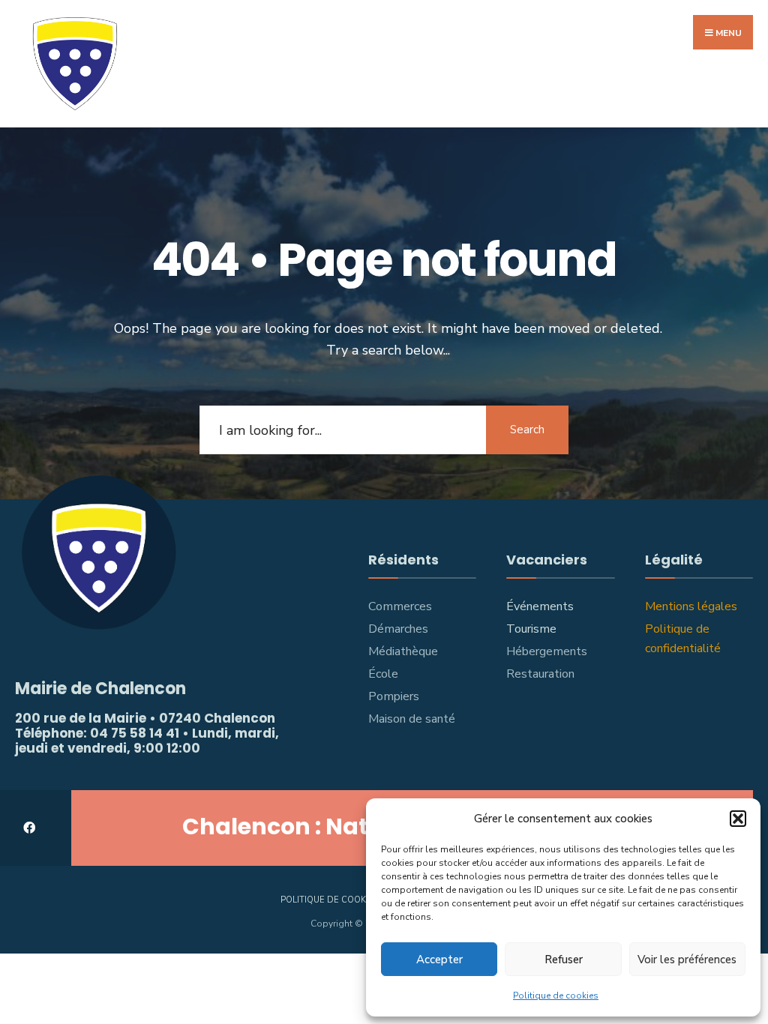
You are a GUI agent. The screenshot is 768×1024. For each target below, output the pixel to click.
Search (527, 429)
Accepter (439, 959)
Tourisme (531, 629)
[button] (738, 818)
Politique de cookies (555, 996)
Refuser (563, 959)
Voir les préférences (687, 959)
